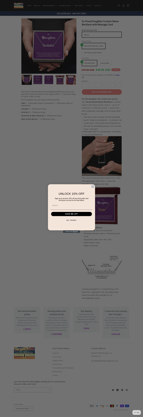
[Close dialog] (92, 186)
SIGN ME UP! (71, 214)
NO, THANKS (72, 220)
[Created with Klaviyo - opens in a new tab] (71, 231)
